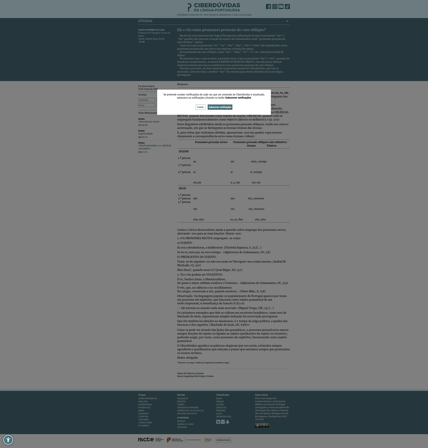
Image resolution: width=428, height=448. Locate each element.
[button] (8, 440)
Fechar (200, 107)
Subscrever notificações (220, 107)
